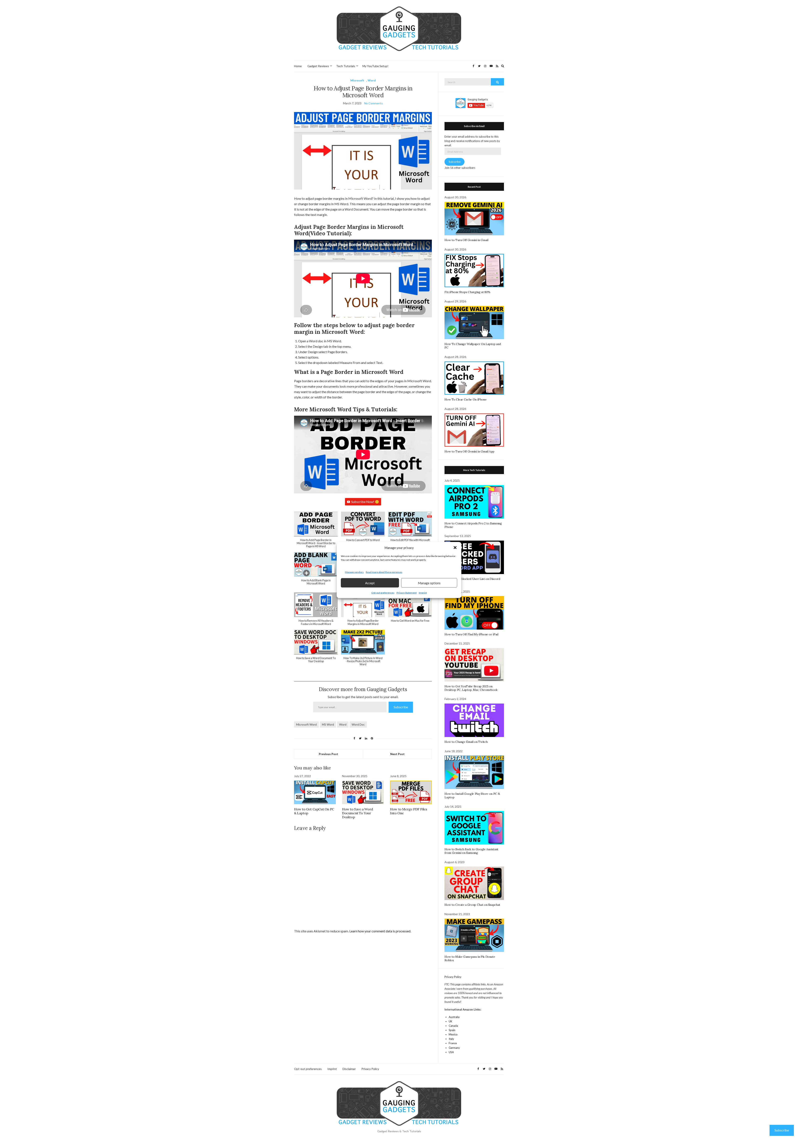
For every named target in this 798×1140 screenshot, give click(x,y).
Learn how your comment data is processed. (380, 931)
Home (298, 66)
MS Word (328, 724)
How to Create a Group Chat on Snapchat (472, 905)
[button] (455, 547)
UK (450, 1021)
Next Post (397, 754)
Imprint (423, 592)
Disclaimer (349, 1069)
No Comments (373, 103)
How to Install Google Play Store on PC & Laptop (472, 795)
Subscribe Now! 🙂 (365, 502)
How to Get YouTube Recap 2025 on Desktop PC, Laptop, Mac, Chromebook (471, 688)
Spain (452, 1030)
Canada (453, 1025)
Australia (454, 1017)
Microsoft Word (306, 724)
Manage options (429, 583)
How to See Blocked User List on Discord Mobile (472, 580)
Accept (370, 583)
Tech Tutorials (345, 66)
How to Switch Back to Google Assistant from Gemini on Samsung (471, 851)
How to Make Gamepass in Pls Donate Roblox (470, 958)
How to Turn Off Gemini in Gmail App (469, 451)
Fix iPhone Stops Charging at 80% (467, 292)
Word (372, 80)
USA (451, 1052)
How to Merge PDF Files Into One (408, 811)
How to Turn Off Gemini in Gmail (466, 240)
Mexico (453, 1034)
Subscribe (401, 707)
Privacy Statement (407, 592)
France (453, 1043)
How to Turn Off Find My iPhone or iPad (471, 634)
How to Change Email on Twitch (466, 742)
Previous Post (328, 754)
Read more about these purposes (384, 571)
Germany (454, 1047)
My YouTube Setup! (375, 66)
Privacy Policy (453, 977)
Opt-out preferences (382, 592)
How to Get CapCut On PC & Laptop (314, 811)
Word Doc (358, 724)
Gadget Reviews (318, 66)
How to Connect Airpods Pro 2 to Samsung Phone (473, 525)
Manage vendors (354, 571)
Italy (451, 1038)
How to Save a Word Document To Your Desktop (357, 813)
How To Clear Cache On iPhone (465, 399)
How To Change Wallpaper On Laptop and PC (473, 345)
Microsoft (357, 80)
